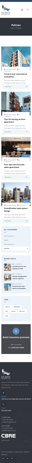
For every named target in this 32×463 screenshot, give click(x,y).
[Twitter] (7, 458)
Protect (22, 311)
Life (6, 311)
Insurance (17, 306)
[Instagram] (16, 458)
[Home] (5, 10)
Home (12, 28)
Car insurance (9, 236)
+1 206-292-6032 (7, 420)
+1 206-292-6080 (7, 428)
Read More (8, 86)
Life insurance (9, 244)
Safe (6, 316)
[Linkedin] (12, 458)
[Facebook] (3, 458)
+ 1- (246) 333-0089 (16, 348)
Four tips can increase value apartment (14, 166)
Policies (6, 248)
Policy (13, 311)
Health (6, 240)
